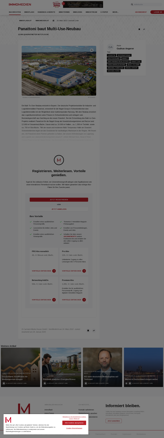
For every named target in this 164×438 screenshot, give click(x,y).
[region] (46, 424)
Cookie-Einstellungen (74, 428)
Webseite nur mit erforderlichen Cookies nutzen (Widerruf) (74, 417)
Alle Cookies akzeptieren (74, 423)
